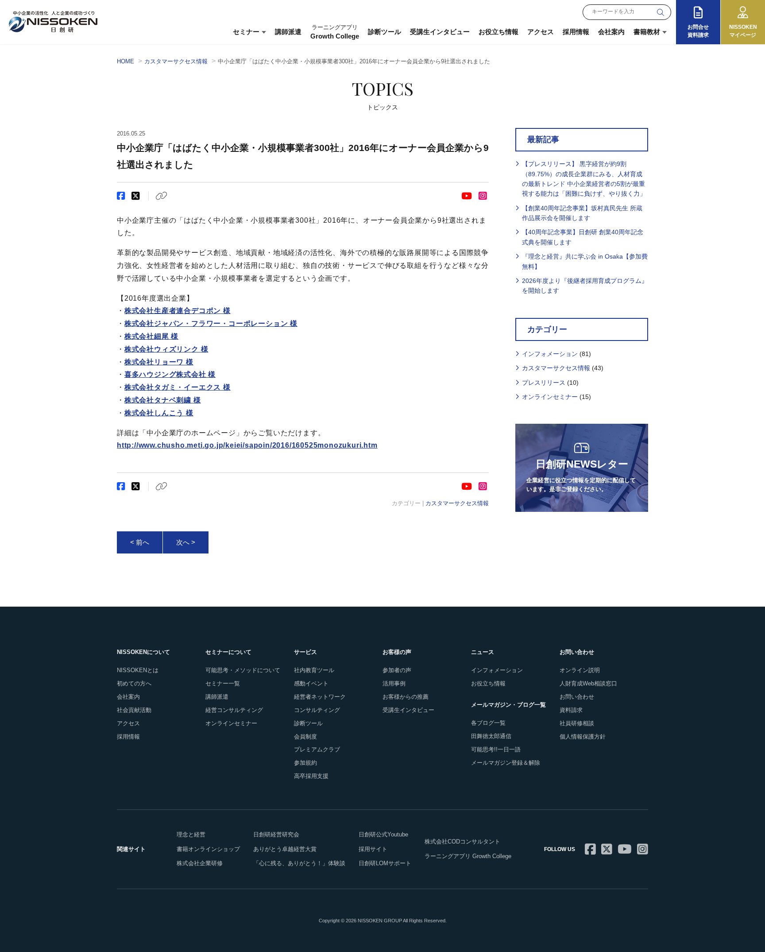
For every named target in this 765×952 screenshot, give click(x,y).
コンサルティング (317, 710)
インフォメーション (550, 353)
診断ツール (384, 31)
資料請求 (571, 710)
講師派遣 (288, 31)
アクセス (540, 31)
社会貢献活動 (134, 710)
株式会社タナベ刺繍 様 (162, 400)
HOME (125, 61)
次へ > (185, 542)
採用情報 (576, 31)
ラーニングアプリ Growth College (468, 856)
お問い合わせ (577, 696)
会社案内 (611, 31)
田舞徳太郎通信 (491, 736)
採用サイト (373, 849)
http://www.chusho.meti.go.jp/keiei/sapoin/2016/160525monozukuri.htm (247, 445)
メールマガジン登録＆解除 (505, 762)
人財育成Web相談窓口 (588, 683)
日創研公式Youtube (383, 834)
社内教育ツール (314, 670)
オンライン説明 (580, 670)
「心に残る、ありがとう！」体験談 (299, 863)
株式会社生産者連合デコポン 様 (177, 310)
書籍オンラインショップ (208, 849)
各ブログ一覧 (488, 723)
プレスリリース (543, 382)
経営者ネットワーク (320, 696)
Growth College (334, 32)
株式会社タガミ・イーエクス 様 (177, 387)
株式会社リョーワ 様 (158, 362)
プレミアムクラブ (317, 749)
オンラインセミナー (550, 396)
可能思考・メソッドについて (242, 670)
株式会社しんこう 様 (158, 413)
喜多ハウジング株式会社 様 (170, 374)
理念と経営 (191, 834)
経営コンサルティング (234, 710)
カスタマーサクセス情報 (176, 61)
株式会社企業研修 (200, 863)
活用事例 (394, 683)
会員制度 (305, 736)
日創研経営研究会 (276, 834)
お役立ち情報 (498, 31)
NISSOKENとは (137, 670)
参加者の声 (396, 670)
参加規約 (305, 762)
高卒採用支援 (311, 776)
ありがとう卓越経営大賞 (285, 849)
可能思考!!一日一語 (496, 749)
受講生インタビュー (440, 31)
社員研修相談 (577, 723)
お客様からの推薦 (405, 696)
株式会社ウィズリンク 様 (166, 349)
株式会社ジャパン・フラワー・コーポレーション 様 (211, 323)
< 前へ (139, 542)
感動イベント (311, 683)
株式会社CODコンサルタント (462, 841)
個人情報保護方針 (583, 736)
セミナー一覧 (222, 683)
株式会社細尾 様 (151, 336)
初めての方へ (134, 683)
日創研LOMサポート (385, 863)
